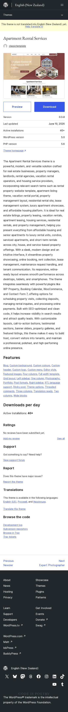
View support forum (14, 460)
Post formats (21, 382)
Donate (42, 619)
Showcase (42, 580)
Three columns (24, 391)
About (7, 580)
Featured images (12, 374)
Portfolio (8, 382)
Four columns (30, 374)
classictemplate (17, 46)
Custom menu (35, 369)
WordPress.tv (13, 625)
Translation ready (43, 391)
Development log (12, 525)
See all (61, 438)
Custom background (21, 365)
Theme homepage (13, 150)
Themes (7, 14)
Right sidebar (36, 382)
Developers (10, 619)
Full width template (49, 374)
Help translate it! (34, 26)
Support (8, 614)
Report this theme (13, 481)
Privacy (7, 597)
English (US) (10, 501)
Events (40, 614)
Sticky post (19, 386)
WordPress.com (14, 636)
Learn (6, 608)
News (6, 585)
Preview (17, 106)
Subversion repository (15, 528)
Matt (8, 642)
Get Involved (43, 608)
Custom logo (19, 369)
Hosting (8, 591)
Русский (22, 501)
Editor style (50, 369)
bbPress (10, 647)
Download (49, 106)
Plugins (40, 591)
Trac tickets (9, 536)
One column (37, 378)
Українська (39, 501)
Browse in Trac (11, 532)
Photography (52, 378)
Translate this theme (14, 508)
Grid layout (9, 378)
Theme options (35, 386)
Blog (5, 365)
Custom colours (41, 365)
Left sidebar (23, 378)
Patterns (41, 597)
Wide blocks (20, 395)
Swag (41, 625)
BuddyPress (12, 653)
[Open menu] (62, 5)
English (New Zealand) (24, 668)
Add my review (11, 438)
